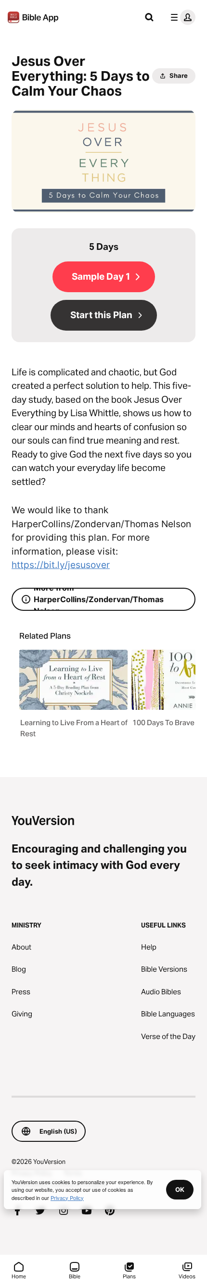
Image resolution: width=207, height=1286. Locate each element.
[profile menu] (181, 17)
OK (179, 1189)
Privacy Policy (67, 1197)
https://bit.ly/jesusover (61, 564)
